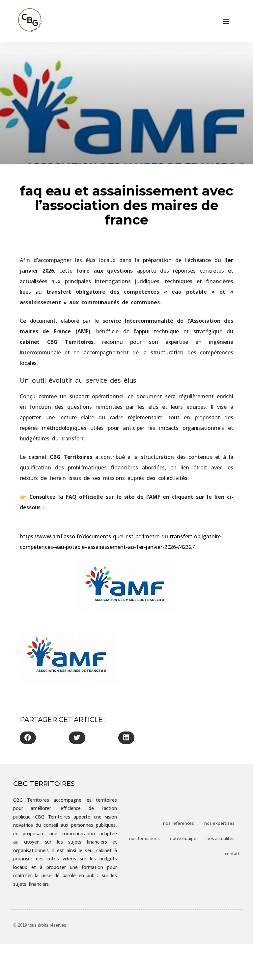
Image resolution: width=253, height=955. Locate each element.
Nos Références (178, 823)
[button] (226, 20)
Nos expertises (219, 823)
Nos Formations (144, 838)
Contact (232, 853)
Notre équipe (183, 838)
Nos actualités (221, 838)
